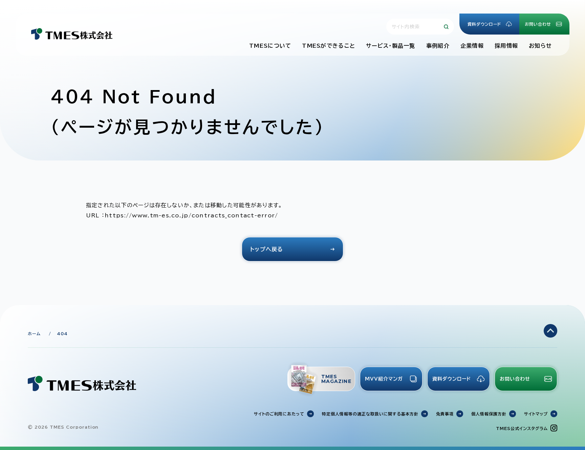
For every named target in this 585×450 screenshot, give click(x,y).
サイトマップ (536, 414)
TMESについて (270, 45)
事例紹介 (438, 45)
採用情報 (506, 45)
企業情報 (472, 45)
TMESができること (328, 45)
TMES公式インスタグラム (521, 428)
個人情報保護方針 (488, 414)
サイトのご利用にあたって (279, 414)
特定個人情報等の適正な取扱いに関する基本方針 (370, 414)
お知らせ (540, 45)
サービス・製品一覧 (390, 45)
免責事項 (445, 414)
